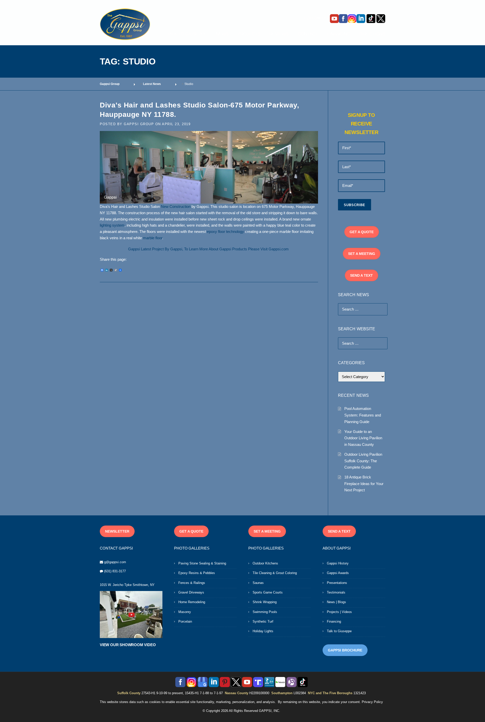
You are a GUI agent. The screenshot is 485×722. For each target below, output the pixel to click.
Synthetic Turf (263, 621)
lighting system (112, 225)
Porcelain (185, 621)
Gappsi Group (139, 124)
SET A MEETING (361, 254)
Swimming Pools (265, 612)
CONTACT (308, 34)
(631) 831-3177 (115, 571)
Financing (334, 621)
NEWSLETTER (117, 531)
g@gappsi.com (115, 562)
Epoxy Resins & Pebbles (196, 573)
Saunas (258, 583)
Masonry (184, 612)
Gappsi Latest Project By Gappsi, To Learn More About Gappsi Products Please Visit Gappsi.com (209, 249)
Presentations (337, 583)
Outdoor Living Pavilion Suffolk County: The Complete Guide (363, 460)
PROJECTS (249, 34)
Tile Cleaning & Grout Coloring (275, 573)
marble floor (152, 238)
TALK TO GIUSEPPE (187, 34)
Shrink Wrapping (265, 602)
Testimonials (336, 592)
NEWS (222, 34)
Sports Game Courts (268, 592)
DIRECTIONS (372, 34)
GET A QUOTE (362, 232)
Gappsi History (338, 563)
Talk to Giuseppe (339, 631)
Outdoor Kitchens (265, 563)
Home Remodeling (191, 602)
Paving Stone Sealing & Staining (202, 563)
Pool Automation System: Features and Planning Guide (362, 415)
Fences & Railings (191, 583)
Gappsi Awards (338, 573)
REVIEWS (279, 34)
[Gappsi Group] (125, 24)
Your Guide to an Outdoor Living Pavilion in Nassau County (363, 438)
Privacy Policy (372, 702)
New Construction (175, 207)
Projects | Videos (339, 612)
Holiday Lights (263, 631)
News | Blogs (336, 602)
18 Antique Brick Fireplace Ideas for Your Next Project (363, 483)
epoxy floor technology (225, 232)
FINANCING (338, 34)
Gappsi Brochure (345, 650)
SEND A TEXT (361, 275)
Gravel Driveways (191, 592)
